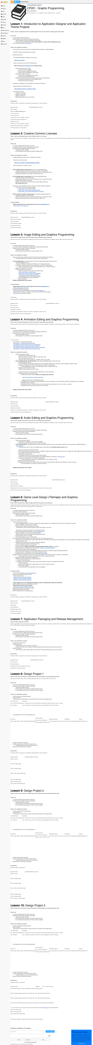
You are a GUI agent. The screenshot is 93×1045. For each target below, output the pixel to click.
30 (29, 5)
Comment (48, 1031)
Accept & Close (81, 1043)
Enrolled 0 (34, 5)
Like (40, 5)
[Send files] (53, 1031)
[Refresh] (49, 1036)
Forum (17, 1)
